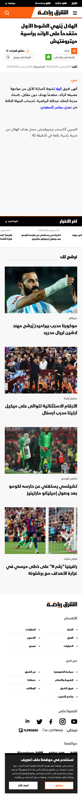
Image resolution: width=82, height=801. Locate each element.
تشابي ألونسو (69, 479)
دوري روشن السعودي (56, 107)
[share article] (74, 51)
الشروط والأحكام (64, 680)
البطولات (30, 629)
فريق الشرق (66, 688)
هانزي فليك (70, 559)
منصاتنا (31, 680)
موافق (59, 785)
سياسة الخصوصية (63, 672)
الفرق (70, 638)
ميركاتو (73, 318)
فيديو (32, 646)
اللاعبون (31, 638)
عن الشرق (30, 672)
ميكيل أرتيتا (70, 398)
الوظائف (31, 688)
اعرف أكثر (23, 785)
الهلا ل (58, 88)
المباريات (68, 646)
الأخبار (70, 629)
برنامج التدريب (65, 696)
